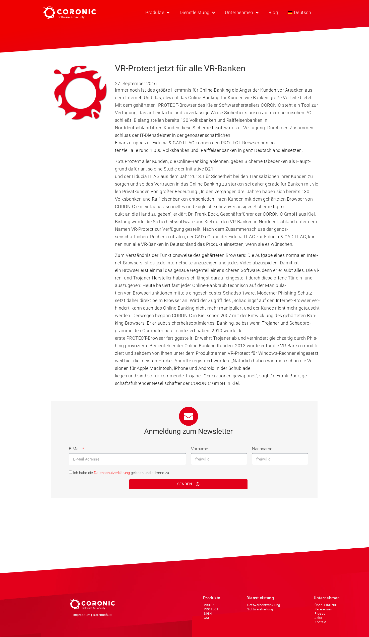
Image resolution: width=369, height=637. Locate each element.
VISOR (209, 605)
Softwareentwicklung (263, 605)
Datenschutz (102, 615)
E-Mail (75, 448)
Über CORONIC (326, 605)
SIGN (208, 613)
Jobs (318, 618)
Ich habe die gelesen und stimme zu (121, 473)
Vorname (199, 448)
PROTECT (211, 609)
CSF (207, 618)
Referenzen (323, 609)
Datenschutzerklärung (112, 473)
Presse (320, 613)
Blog (273, 12)
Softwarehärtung (260, 609)
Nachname (262, 448)
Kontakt (321, 622)
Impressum (81, 615)
